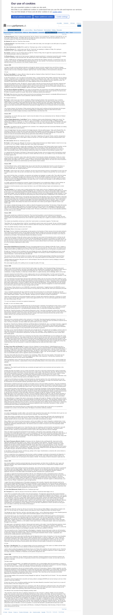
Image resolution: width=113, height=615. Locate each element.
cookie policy (57, 12)
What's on (25, 32)
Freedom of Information (23, 612)
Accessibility (59, 23)
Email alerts (66, 23)
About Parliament (38, 30)
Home (5, 30)
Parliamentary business (14, 30)
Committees (41, 32)
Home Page (64, 34)
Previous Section (8, 34)
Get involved (47, 30)
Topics (71, 32)
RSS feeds (72, 23)
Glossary (10, 612)
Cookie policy (55, 612)
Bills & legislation (33, 32)
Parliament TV (61, 32)
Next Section (7, 609)
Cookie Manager (61, 612)
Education (59, 30)
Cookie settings (62, 17)
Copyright (43, 612)
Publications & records (51, 32)
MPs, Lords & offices (27, 30)
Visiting (54, 30)
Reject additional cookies (44, 17)
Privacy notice (48, 612)
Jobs (31, 612)
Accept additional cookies (22, 17)
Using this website (36, 612)
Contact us (79, 23)
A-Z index (5, 612)
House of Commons (8, 32)
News (67, 32)
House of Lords (18, 32)
